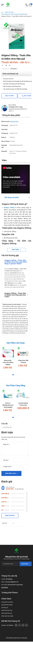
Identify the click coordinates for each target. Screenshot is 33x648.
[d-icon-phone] (26, 5)
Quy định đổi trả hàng (6, 604)
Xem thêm (15, 249)
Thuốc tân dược (9, 12)
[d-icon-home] (2, 12)
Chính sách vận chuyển (7, 616)
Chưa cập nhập (14, 121)
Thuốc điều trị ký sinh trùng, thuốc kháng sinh (14, 14)
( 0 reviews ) (13, 68)
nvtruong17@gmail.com (11, 582)
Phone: (3, 579)
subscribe (24, 564)
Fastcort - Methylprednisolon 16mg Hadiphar (7, 405)
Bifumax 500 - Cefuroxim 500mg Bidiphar (8, 362)
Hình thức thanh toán (6, 610)
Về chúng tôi (4, 607)
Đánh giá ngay (10, 515)
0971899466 (9, 579)
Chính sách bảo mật (6, 613)
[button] (13, 375)
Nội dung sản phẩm (11, 197)
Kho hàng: (4, 584)
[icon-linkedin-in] (9, 65)
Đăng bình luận (10, 473)
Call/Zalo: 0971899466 (7, 625)
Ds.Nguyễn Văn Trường (16, 107)
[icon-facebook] (2, 65)
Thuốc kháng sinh (7, 427)
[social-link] (16, 625)
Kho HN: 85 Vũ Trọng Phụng (15, 584)
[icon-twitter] (6, 65)
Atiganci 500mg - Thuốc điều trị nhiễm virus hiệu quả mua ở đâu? (15, 295)
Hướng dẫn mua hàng (7, 602)
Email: (3, 582)
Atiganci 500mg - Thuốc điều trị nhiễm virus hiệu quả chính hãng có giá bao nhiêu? (15, 262)
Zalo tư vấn (9, 95)
